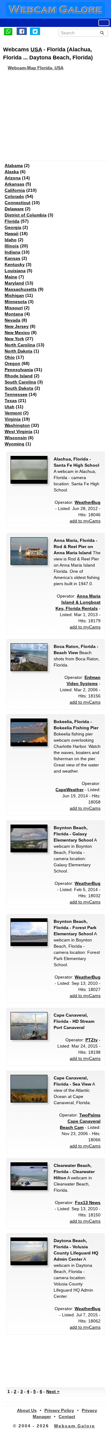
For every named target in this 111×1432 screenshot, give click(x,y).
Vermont (13, 412)
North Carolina (20, 344)
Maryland (14, 283)
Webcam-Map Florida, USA (36, 67)
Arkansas (14, 184)
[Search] (102, 32)
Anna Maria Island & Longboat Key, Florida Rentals (78, 602)
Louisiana (15, 270)
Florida (12, 221)
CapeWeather (70, 789)
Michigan (14, 295)
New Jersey (17, 326)
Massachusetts (21, 289)
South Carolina (20, 381)
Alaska (12, 171)
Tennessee (16, 394)
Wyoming (14, 443)
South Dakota (19, 388)
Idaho (11, 239)
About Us (27, 1410)
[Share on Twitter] (35, 31)
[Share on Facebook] (21, 31)
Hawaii (11, 233)
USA (36, 49)
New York (14, 338)
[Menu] (103, 22)
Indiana (12, 252)
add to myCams (85, 520)
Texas (11, 400)
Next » (53, 1391)
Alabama (14, 165)
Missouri (14, 307)
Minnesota (16, 301)
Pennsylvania (19, 369)
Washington (17, 425)
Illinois (12, 245)
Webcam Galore (74, 1425)
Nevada (12, 320)
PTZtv (91, 1039)
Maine (11, 276)
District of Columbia (26, 214)
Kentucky (15, 264)
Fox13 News (88, 1202)
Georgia (13, 227)
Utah (9, 406)
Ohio (10, 357)
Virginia (13, 419)
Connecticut (18, 202)
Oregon (12, 363)
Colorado (14, 196)
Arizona (13, 177)
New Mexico (17, 332)
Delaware (14, 208)
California (15, 190)
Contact (67, 1416)
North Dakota (18, 351)
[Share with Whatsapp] (8, 31)
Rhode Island (19, 375)
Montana (14, 313)
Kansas (12, 258)
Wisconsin (16, 437)
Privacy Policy (59, 1410)
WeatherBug (88, 502)
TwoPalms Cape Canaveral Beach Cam (80, 1121)
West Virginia (18, 431)
